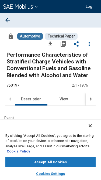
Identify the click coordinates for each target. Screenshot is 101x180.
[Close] (90, 125)
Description (31, 99)
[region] (50, 150)
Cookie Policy (18, 151)
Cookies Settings (50, 174)
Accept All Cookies (50, 162)
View (64, 99)
